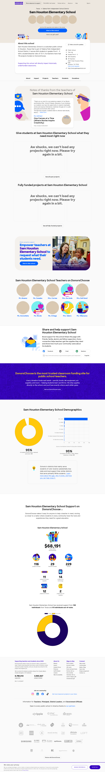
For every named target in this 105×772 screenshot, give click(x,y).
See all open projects (52, 177)
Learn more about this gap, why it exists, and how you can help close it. (56, 476)
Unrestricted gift (70, 678)
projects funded (38, 677)
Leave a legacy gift (71, 676)
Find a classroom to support (33, 3)
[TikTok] (47, 694)
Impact (36, 78)
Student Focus (57, 667)
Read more (43, 112)
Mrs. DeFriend (38, 116)
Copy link (86, 355)
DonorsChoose (19, 3)
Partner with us (61, 3)
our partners (70, 706)
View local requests (73, 66)
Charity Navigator (19, 672)
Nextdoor (83, 351)
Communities (82, 665)
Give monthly (69, 672)
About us (70, 3)
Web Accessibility (58, 674)
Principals (45, 702)
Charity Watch (42, 671)
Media (80, 667)
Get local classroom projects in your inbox (64, 694)
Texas (38, 8)
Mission (55, 663)
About (28, 78)
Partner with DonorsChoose (52, 757)
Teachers (55, 78)
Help (76, 3)
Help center (82, 663)
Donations (75, 78)
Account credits (70, 665)
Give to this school (52, 30)
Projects (45, 78)
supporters (19, 677)
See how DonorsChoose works (52, 389)
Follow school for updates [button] (76, 44)
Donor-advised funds (71, 669)
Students (65, 78)
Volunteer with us (70, 674)
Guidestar (29, 672)
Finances (56, 669)
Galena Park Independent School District (56, 8)
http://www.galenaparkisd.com (77, 68)
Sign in (88, 3)
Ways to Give (70, 661)
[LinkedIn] (37, 694)
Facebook (50, 351)
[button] (66, 355)
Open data (82, 669)
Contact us (82, 672)
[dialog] (52, 767)
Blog (84, 667)
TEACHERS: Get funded (49, 3)
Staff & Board (57, 671)
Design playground (84, 671)
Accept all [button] (95, 767)
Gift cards (68, 667)
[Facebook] (42, 694)
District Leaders (56, 702)
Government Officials (74, 702)
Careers (55, 672)
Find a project (69, 663)
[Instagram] (32, 694)
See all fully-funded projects (52, 226)
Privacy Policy (25, 770)
